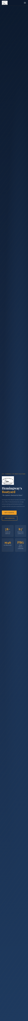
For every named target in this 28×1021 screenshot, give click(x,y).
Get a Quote (9, 512)
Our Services (10, 518)
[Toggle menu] (25, 3)
